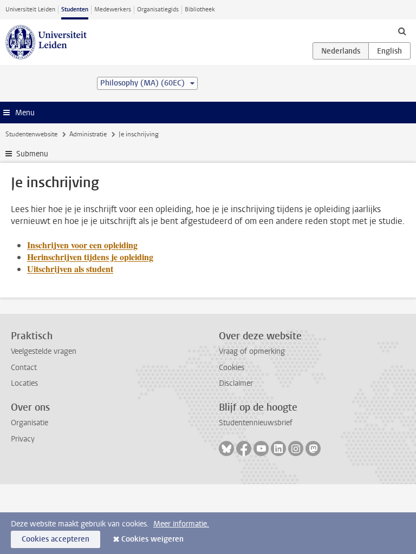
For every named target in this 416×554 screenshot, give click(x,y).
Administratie (88, 134)
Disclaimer (236, 383)
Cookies (231, 367)
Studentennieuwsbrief (255, 423)
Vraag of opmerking (252, 351)
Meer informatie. (181, 524)
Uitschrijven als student (70, 268)
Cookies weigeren (152, 539)
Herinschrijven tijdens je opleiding (90, 256)
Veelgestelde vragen (43, 351)
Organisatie (29, 423)
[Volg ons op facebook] (243, 448)
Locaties (24, 383)
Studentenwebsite (31, 134)
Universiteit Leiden (30, 9)
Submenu (32, 154)
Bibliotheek (200, 9)
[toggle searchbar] (402, 30)
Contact (24, 367)
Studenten (74, 9)
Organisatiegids (158, 9)
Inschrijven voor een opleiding (82, 245)
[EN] (389, 51)
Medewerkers (112, 9)
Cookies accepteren (55, 539)
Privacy (23, 439)
